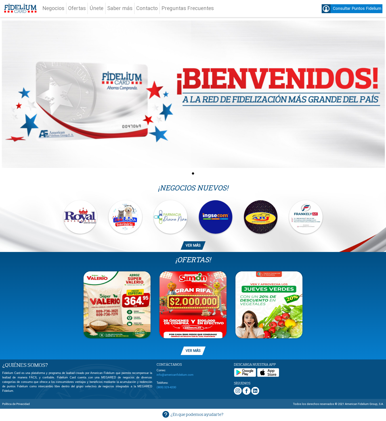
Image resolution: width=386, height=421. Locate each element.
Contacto (147, 8)
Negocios (53, 8)
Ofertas (77, 8)
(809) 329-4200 (166, 387)
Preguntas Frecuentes (188, 8)
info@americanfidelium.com (175, 374)
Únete (96, 8)
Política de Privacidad (16, 404)
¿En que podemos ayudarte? (196, 414)
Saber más (119, 8)
